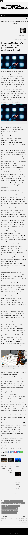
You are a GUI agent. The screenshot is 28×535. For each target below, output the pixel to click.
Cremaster (20, 500)
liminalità (9, 503)
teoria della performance (6, 510)
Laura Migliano (22, 35)
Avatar (15, 500)
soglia (17, 508)
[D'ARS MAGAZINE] (14, 7)
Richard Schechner (16, 505)
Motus (3, 505)
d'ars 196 (4, 503)
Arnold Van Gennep (8, 500)
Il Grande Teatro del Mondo (3, 466)
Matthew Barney (21, 503)
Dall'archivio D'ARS (19, 39)
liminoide (14, 503)
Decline (17, 533)
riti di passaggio (5, 508)
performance (8, 505)
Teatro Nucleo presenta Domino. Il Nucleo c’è (10, 468)
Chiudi (14, 533)
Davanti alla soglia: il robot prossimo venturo (7, 518)
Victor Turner (15, 510)
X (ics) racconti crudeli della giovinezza (9, 513)
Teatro (24, 39)
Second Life (12, 508)
